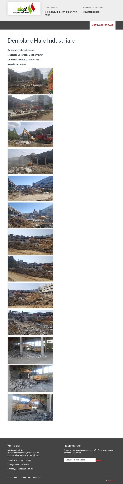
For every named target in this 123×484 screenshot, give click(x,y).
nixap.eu (112, 480)
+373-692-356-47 (102, 25)
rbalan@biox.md (90, 12)
